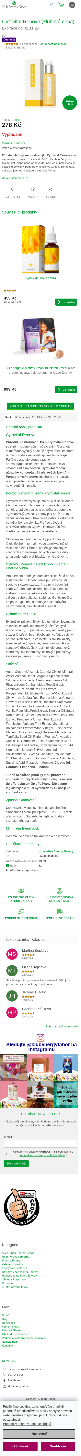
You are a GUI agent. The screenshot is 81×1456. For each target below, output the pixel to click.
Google (42, 1398)
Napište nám (10, 1341)
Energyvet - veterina (14, 1267)
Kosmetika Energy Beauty (56, 851)
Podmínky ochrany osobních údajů (27, 1423)
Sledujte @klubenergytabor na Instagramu (41, 1047)
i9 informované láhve (15, 1286)
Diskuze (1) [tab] (44, 417)
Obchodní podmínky (14, 1334)
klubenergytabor (18, 1386)
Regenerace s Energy (15, 1256)
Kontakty (7, 1345)
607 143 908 (16, 1374)
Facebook (14, 1380)
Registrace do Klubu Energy (19, 1275)
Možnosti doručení (13, 142)
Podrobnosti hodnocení (53, 43)
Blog (4, 1319)
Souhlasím (58, 1446)
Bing (52, 1398)
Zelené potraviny (12, 1264)
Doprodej (7, 1283)
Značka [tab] (58, 417)
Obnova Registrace (14, 1279)
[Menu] (72, 5)
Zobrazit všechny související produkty (40, 406)
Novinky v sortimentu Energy (20, 1271)
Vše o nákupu (10, 1326)
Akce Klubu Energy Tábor (18, 1252)
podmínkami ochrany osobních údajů (42, 1155)
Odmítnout (20, 1446)
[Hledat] (51, 5)
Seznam (31, 1398)
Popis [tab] (8, 417)
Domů (5, 1315)
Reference (8, 1322)
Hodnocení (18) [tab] (24, 417)
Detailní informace (13, 177)
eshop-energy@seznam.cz (24, 1369)
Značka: (15, 47)
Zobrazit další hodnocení (61, 1026)
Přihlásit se (16, 1163)
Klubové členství (12, 1330)
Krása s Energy (11, 1260)
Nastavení (39, 1433)
